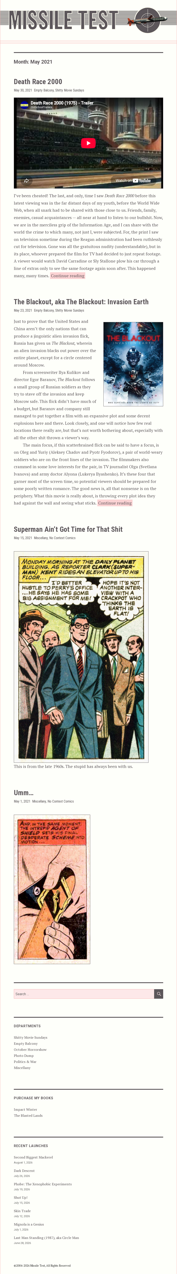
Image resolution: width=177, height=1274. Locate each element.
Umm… (23, 792)
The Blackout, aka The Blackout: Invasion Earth (81, 302)
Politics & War (25, 1061)
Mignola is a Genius (29, 1224)
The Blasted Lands (28, 1115)
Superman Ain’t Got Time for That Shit (68, 529)
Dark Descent (24, 1170)
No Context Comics (62, 538)
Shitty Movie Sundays (69, 90)
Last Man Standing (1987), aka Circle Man (46, 1237)
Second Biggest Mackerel (33, 1157)
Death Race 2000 (38, 81)
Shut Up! (20, 1197)
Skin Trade (22, 1210)
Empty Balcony (44, 90)
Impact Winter (25, 1109)
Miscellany (41, 538)
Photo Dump (24, 1055)
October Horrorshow (30, 1049)
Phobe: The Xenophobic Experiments (43, 1184)
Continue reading (68, 275)
